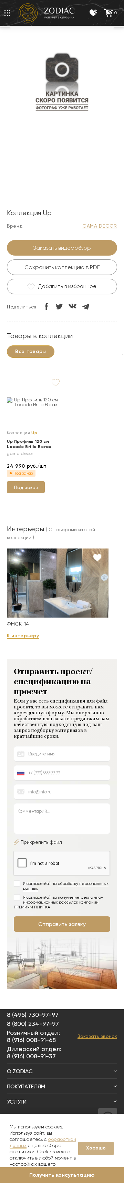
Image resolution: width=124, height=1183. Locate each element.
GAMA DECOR (99, 226)
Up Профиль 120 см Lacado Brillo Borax (29, 444)
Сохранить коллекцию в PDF (62, 267)
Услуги (17, 1101)
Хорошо (96, 1148)
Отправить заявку (62, 924)
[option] (62, 82)
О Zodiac (20, 1071)
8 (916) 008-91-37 (31, 1056)
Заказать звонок (97, 1036)
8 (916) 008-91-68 (31, 1039)
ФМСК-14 (18, 624)
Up (34, 433)
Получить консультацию (62, 1175)
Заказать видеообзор (62, 248)
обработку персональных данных (65, 886)
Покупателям (26, 1086)
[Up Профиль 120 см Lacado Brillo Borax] (33, 402)
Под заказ (26, 487)
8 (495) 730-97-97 (33, 1014)
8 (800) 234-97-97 (33, 1023)
